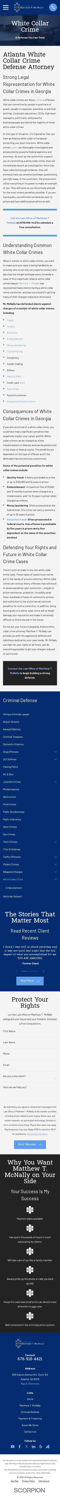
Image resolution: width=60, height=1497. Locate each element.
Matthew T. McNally (29, 283)
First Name (9, 1031)
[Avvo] (47, 1446)
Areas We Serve (30, 1425)
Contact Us (30, 1431)
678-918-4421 (30, 1359)
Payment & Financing (30, 1418)
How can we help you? (15, 1087)
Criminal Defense (30, 1411)
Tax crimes (13, 388)
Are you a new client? (14, 1076)
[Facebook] (19, 1446)
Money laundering (16, 345)
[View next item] (43, 971)
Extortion (12, 332)
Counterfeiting (15, 351)
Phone (6, 1053)
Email (6, 1065)
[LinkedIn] (33, 1446)
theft (22, 382)
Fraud (10, 320)
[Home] (29, 7)
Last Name (9, 1042)
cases (14, 147)
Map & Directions (30, 1383)
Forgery (11, 326)
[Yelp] (40, 1446)
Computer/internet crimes (21, 401)
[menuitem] (30, 714)
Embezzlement (15, 338)
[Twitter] (26, 1446)
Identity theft (14, 376)
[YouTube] (12, 1446)
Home (30, 1398)
